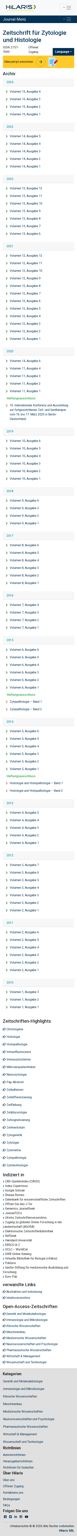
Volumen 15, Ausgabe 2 (25, 106)
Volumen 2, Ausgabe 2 (24, 962)
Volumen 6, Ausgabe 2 (24, 680)
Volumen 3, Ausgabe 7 (24, 865)
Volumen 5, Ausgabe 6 (24, 731)
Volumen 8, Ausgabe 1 (24, 583)
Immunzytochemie (18, 1059)
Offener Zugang (13, 1486)
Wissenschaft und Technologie (23, 1442)
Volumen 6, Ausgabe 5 (24, 657)
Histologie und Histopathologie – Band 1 (36, 783)
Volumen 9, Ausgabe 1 (24, 523)
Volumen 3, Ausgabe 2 (24, 903)
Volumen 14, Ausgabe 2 (25, 159)
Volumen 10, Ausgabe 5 (25, 448)
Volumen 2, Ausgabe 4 (24, 947)
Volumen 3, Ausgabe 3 (24, 895)
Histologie (13, 1037)
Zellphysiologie (16, 1112)
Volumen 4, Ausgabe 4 (24, 820)
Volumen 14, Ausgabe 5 (25, 136)
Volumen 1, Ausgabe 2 (24, 999)
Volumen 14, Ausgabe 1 (25, 166)
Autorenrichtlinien (14, 1455)
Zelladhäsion (14, 1089)
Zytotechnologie (17, 1165)
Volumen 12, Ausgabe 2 (25, 331)
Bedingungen (11, 1499)
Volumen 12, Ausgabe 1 (25, 339)
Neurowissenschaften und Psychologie (28, 1419)
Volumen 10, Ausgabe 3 (25, 463)
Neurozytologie (16, 1074)
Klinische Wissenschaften (20, 1396)
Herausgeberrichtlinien (18, 1461)
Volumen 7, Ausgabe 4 (24, 605)
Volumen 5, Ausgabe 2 (24, 761)
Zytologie (12, 1142)
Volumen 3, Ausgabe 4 (24, 887)
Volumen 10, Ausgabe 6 (25, 441)
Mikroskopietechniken (21, 1067)
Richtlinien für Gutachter (18, 1467)
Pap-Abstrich (15, 1082)
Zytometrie (13, 1150)
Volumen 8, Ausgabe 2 (24, 575)
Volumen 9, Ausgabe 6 (24, 500)
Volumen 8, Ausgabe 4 (24, 560)
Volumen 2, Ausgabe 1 (24, 970)
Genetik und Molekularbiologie (23, 1381)
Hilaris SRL (66, 1530)
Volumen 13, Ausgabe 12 (26, 188)
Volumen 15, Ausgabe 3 (25, 99)
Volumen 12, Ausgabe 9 (25, 278)
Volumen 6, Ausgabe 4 (24, 665)
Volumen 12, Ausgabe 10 (26, 271)
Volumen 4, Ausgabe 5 (24, 812)
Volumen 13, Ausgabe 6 (25, 233)
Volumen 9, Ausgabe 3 (24, 508)
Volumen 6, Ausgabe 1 (24, 687)
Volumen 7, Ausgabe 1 (24, 627)
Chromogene (14, 1029)
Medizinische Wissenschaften (23, 1411)
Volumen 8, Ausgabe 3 (24, 568)
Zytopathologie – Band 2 (26, 709)
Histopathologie (16, 1044)
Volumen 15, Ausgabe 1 (25, 114)
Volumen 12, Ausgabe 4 (25, 316)
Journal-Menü (14, 19)
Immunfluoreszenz (18, 1052)
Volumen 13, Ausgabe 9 (25, 211)
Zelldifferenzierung (19, 1097)
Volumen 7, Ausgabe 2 (24, 620)
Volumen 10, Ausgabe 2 (25, 471)
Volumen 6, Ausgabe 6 (24, 649)
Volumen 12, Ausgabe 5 (25, 308)
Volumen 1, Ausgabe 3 (24, 992)
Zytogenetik (14, 1135)
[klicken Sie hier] (20, 7)
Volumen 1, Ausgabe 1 (24, 1007)
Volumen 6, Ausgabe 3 (24, 672)
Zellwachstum (15, 1127)
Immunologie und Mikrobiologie (23, 1389)
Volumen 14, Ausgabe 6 (25, 361)
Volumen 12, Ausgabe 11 (26, 263)
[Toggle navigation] (67, 8)
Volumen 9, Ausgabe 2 (24, 515)
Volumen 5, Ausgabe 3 (24, 754)
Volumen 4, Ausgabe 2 (24, 835)
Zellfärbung (13, 1105)
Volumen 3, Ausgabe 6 (24, 872)
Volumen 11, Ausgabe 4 (25, 368)
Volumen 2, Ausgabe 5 (24, 940)
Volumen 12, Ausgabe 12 (26, 255)
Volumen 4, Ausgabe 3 (24, 828)
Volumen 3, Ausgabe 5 (24, 880)
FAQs (6, 1505)
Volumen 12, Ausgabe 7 (25, 293)
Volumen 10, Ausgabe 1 (25, 478)
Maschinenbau (12, 1404)
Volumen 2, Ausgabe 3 (24, 955)
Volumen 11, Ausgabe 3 (25, 376)
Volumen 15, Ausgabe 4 (25, 91)
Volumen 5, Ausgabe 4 (24, 746)
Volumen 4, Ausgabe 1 (24, 843)
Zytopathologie (16, 1158)
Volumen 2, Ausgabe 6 (24, 932)
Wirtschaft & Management (20, 1434)
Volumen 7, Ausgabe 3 (24, 612)
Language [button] (62, 51)
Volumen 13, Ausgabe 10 (26, 203)
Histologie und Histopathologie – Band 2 (36, 790)
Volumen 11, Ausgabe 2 (25, 383)
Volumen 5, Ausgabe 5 (24, 739)
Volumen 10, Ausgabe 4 (25, 456)
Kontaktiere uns (13, 1492)
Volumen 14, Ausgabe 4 (25, 144)
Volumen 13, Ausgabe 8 (25, 218)
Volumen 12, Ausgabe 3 (25, 323)
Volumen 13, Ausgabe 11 (26, 196)
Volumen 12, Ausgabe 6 (25, 301)
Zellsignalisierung (18, 1120)
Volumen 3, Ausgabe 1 (24, 910)
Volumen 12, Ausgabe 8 (25, 286)
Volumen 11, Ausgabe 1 (25, 391)
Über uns (9, 1480)
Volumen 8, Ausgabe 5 (24, 553)
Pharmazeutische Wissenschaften (25, 1426)
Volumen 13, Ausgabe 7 (25, 226)
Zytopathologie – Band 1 (26, 701)
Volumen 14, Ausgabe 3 (25, 151)
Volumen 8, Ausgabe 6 (24, 545)
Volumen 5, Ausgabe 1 (24, 769)
